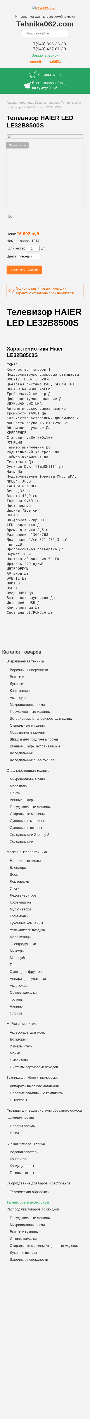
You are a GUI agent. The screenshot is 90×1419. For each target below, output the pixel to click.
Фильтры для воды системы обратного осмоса (44, 1110)
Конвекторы (19, 1159)
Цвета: (12, 256)
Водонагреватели (24, 1152)
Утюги (14, 888)
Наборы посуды (23, 1126)
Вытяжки (17, 677)
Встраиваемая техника (25, 661)
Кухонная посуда (20, 1117)
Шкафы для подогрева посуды (34, 739)
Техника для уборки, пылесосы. (32, 1077)
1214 (35, 241)
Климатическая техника (26, 1143)
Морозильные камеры (28, 732)
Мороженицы (20, 937)
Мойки (15, 1053)
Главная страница (20, 102)
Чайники (17, 1006)
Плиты (15, 793)
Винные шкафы (22, 800)
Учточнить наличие (24, 269)
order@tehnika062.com (48, 62)
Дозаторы (18, 1039)
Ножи (14, 1133)
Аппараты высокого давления (34, 1086)
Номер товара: (19, 241)
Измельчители (21, 1046)
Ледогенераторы (23, 895)
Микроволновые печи (27, 704)
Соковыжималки (23, 992)
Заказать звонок (45, 55)
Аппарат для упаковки (28, 978)
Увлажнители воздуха (27, 930)
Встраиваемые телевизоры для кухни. (41, 718)
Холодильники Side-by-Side (32, 760)
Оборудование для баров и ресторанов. (39, 1183)
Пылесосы (18, 1100)
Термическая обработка (29, 1192)
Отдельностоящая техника (28, 770)
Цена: (11, 234)
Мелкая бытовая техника (27, 852)
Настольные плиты (25, 861)
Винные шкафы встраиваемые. (35, 746)
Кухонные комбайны (26, 923)
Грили (14, 965)
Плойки (16, 1013)
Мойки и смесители (22, 1024)
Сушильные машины (27, 821)
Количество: (16, 248)
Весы (14, 874)
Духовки (16, 684)
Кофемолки (19, 916)
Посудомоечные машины (30, 711)
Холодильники (21, 753)
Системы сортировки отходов (34, 1067)
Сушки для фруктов (26, 972)
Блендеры (18, 867)
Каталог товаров (47, 102)
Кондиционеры (22, 1166)
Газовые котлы (22, 1173)
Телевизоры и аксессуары (28, 1202)
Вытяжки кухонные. (26, 1232)
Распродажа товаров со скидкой (33, 1209)
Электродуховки (23, 944)
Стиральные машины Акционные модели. (44, 1246)
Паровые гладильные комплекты (37, 1093)
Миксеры (17, 951)
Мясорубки (19, 958)
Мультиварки (20, 909)
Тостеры (17, 999)
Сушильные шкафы (26, 828)
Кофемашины (21, 691)
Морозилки (19, 786)
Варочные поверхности (29, 670)
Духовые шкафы (23, 1252)
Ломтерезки (19, 881)
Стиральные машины (27, 725)
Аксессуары (19, 698)
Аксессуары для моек (27, 1032)
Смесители (19, 1060)
